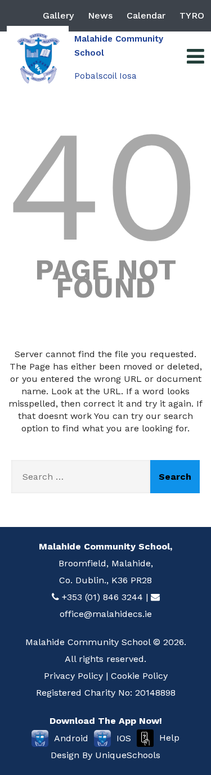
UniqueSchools (127, 755)
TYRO (191, 15)
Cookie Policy (139, 675)
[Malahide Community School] (38, 57)
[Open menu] (195, 57)
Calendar (146, 15)
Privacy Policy (73, 675)
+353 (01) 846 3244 (102, 597)
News (100, 15)
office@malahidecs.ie (106, 614)
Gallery (58, 15)
